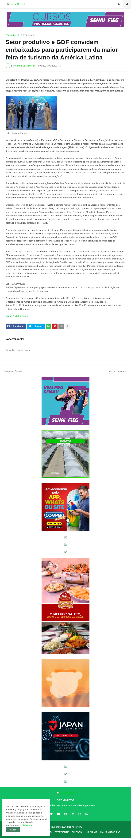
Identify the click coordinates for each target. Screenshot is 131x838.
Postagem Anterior (13, 371)
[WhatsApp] (48, 326)
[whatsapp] (79, 814)
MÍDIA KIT (92, 832)
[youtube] (58, 814)
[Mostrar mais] (67, 326)
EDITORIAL (78, 832)
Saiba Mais (27, 825)
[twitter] (51, 814)
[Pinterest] (55, 326)
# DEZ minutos (28, 35)
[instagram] (65, 814)
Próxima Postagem (117, 371)
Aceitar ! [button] (13, 829)
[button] (3, 4)
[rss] (86, 814)
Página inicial (12, 35)
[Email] (61, 326)
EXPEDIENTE (62, 832)
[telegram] (72, 814)
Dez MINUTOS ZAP (110, 832)
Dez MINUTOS (74, 826)
